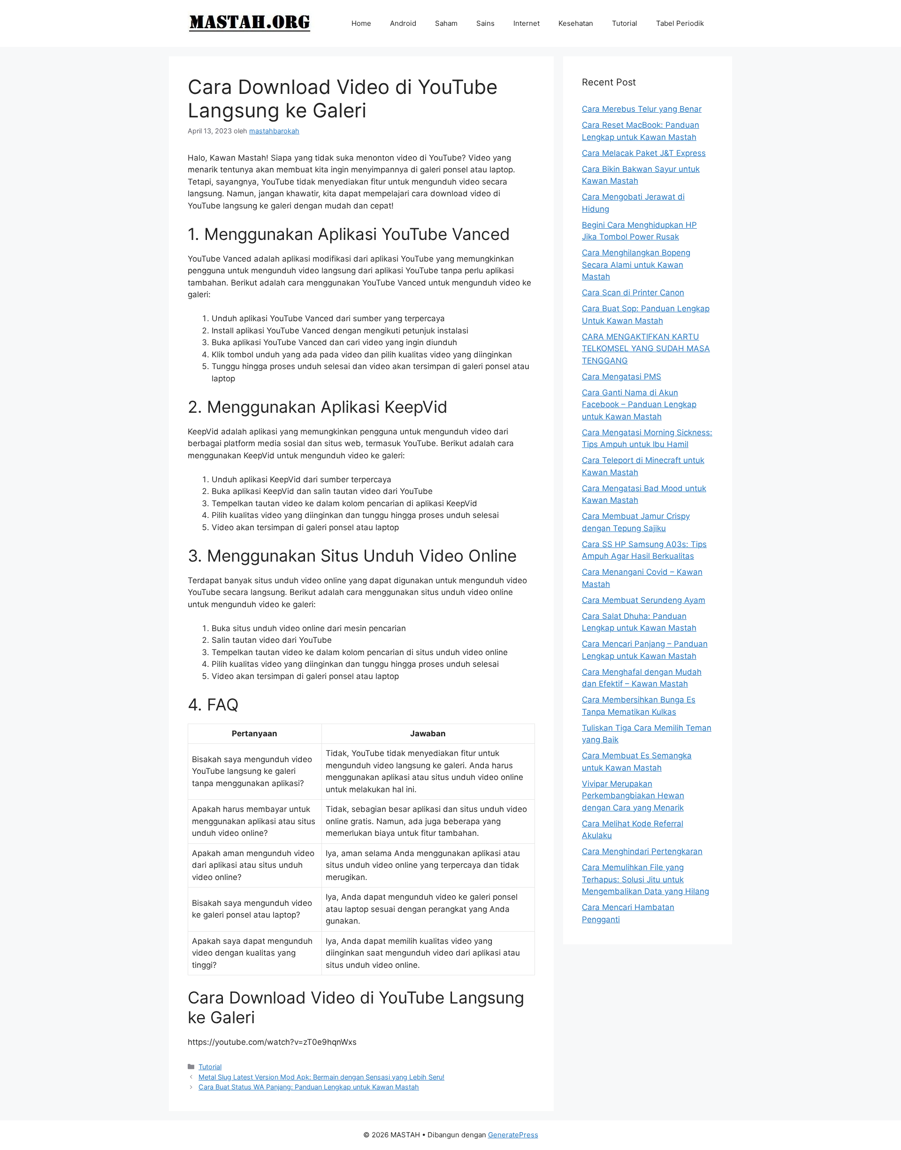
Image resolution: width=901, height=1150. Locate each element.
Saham (446, 23)
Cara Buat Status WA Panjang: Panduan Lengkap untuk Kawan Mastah (309, 1087)
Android (403, 23)
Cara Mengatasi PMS (621, 376)
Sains (485, 23)
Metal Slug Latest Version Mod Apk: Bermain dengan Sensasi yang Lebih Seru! (321, 1077)
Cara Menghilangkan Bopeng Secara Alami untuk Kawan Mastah (636, 264)
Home (361, 23)
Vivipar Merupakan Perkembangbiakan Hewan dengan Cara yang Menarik (633, 795)
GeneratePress (513, 1134)
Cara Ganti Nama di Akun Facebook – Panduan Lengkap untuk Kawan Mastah (639, 404)
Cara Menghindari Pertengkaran (642, 851)
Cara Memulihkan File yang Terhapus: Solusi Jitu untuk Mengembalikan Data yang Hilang (645, 879)
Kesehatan (575, 23)
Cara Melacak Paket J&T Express (644, 153)
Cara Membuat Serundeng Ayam (643, 600)
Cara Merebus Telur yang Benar (642, 109)
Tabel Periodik (680, 23)
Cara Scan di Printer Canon (633, 292)
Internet (526, 23)
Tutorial (624, 23)
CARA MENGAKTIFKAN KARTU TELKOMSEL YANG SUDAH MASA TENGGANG (646, 348)
